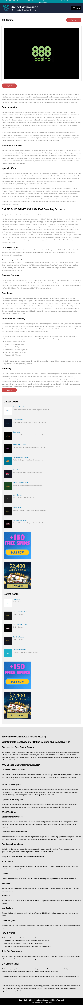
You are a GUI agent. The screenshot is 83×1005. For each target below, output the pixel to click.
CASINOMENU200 (42, 2)
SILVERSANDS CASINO (13, 0)
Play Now (74, 20)
